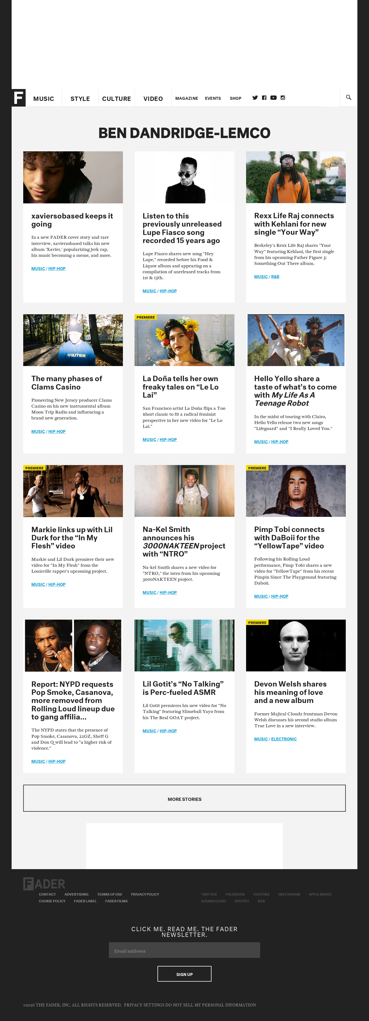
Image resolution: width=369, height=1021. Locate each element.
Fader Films (116, 900)
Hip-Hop (57, 268)
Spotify (241, 900)
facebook (264, 97)
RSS (261, 900)
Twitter (255, 97)
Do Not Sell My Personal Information (210, 1005)
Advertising (77, 893)
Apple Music (320, 893)
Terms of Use (109, 893)
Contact (47, 893)
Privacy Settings (144, 1005)
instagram (283, 97)
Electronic (284, 738)
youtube (273, 97)
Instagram (289, 893)
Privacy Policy (145, 893)
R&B (275, 276)
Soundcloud (213, 900)
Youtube (261, 893)
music (38, 268)
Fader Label (85, 900)
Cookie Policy (52, 900)
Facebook (235, 893)
